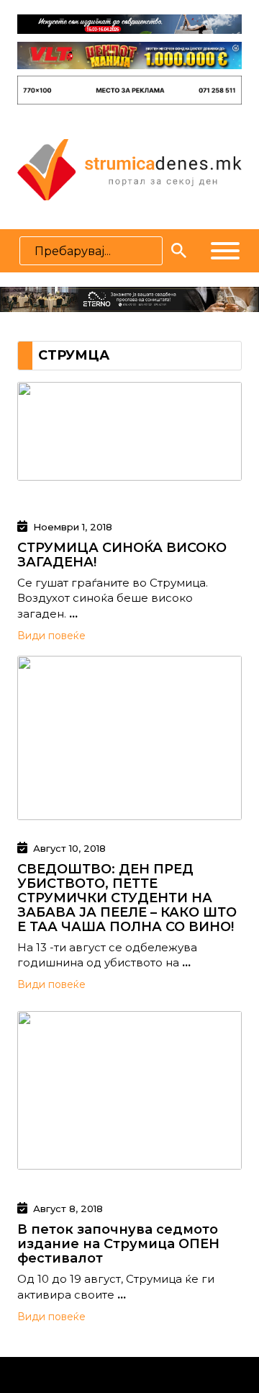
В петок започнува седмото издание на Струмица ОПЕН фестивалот (118, 1243)
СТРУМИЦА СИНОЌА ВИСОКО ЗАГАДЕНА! (122, 554)
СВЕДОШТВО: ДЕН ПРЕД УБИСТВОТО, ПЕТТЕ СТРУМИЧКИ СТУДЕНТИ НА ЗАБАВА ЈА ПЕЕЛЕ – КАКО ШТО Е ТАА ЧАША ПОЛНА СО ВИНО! (127, 898)
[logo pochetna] (129, 168)
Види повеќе (51, 635)
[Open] (225, 250)
